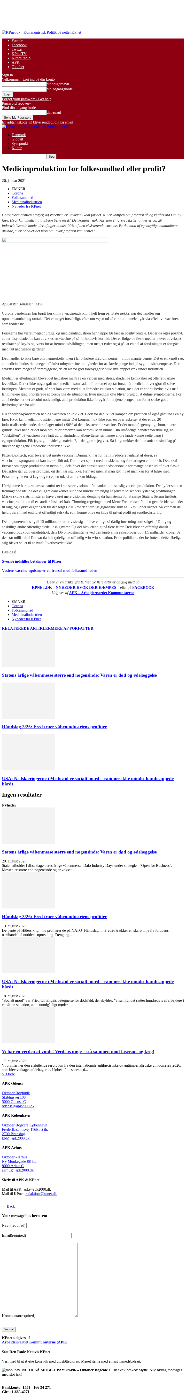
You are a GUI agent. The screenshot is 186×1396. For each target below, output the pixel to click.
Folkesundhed (22, 197)
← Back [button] (8, 1206)
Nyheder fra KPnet (26, 206)
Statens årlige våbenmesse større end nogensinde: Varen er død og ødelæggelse (79, 675)
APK (16, 62)
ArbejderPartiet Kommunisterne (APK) (34, 1342)
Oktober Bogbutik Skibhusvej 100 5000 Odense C (16, 1097)
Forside (17, 41)
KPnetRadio (21, 58)
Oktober (18, 67)
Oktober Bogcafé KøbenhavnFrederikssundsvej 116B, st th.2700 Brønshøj (25, 1129)
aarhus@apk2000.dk (18, 1170)
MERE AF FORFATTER (72, 628)
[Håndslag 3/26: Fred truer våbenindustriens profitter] (28, 717)
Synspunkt (20, 143)
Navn (13, 1225)
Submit (9, 1329)
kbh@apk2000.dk (16, 1138)
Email (14, 1235)
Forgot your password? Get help (26, 99)
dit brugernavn (58, 84)
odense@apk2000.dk (18, 1106)
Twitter (17, 49)
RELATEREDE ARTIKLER (26, 628)
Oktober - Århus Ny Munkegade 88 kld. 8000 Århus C (20, 1161)
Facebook (19, 45)
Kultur (17, 148)
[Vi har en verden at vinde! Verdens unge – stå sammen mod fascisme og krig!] (28, 1042)
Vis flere (8, 1074)
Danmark (19, 135)
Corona (17, 193)
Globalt (17, 139)
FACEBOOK (143, 587)
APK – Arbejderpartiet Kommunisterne (101, 593)
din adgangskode (60, 89)
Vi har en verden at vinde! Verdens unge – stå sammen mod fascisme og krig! (78, 1051)
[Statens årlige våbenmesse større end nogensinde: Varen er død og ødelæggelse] (28, 666)
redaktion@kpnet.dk (41, 1194)
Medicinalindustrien (27, 202)
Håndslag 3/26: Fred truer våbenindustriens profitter (54, 726)
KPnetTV (19, 54)
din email (54, 112)
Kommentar (18, 1316)
